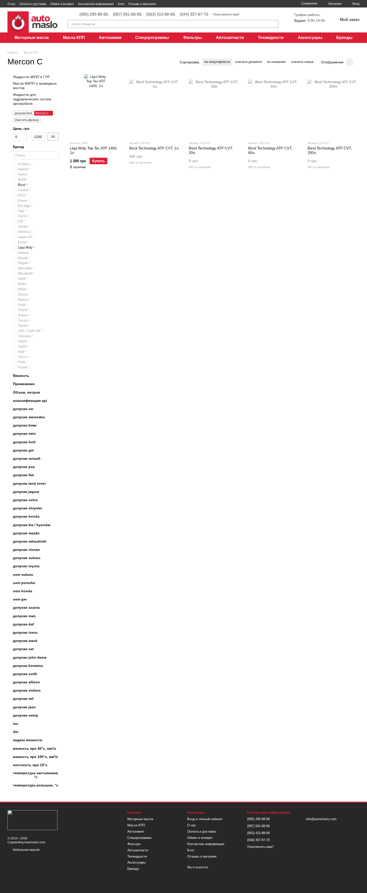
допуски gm (23, 450)
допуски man (24, 616)
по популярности (217, 62)
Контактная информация (96, 4)
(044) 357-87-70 (194, 14)
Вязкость (21, 376)
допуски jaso (24, 707)
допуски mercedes (29, 417)
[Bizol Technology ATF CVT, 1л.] (155, 105)
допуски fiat (23, 475)
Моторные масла (31, 37)
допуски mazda (26, 533)
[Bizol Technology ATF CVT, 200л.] (334, 105)
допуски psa (24, 467)
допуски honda (26, 516)
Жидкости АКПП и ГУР (31, 77)
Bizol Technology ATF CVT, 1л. (154, 148)
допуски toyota (26, 566)
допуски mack (25, 641)
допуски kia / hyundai (31, 525)
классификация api (30, 401)
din (15, 732)
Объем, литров (26, 392)
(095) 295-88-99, (94, 14)
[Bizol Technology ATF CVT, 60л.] (274, 105)
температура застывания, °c (35, 775)
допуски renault (26, 458)
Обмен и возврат (62, 4)
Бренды (344, 37)
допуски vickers (27, 690)
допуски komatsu (28, 666)
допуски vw (23, 409)
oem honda (22, 591)
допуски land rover (29, 483)
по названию (276, 62)
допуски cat (23, 649)
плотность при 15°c (30, 765)
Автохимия (110, 37)
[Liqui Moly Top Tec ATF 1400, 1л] (96, 105)
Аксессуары (310, 37)
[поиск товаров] (274, 24)
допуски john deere (30, 657)
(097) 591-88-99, (127, 14)
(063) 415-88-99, (161, 14)
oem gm (19, 599)
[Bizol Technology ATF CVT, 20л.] (215, 105)
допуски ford (24, 442)
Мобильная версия (26, 850)
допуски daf (23, 624)
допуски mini (24, 434)
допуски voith (25, 674)
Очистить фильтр (26, 120)
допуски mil (23, 699)
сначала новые (302, 62)
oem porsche (24, 583)
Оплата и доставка (32, 4)
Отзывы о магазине (142, 4)
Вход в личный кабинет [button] (205, 819)
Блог (121, 4)
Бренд (18, 147)
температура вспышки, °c (35, 785)
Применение (24, 384)
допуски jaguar (26, 492)
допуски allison (26, 682)
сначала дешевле (248, 62)
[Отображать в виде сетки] (350, 62)
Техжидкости (271, 37)
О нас (11, 4)
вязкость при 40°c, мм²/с (34, 748)
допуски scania (26, 608)
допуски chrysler (27, 508)
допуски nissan (26, 550)
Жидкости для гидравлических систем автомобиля (32, 99)
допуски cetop (25, 715)
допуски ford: (23, 113)
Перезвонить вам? (226, 14)
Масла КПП (74, 37)
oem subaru (23, 575)
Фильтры (192, 37)
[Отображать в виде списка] (356, 62)
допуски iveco (25, 632)
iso (15, 724)
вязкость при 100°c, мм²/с (35, 757)
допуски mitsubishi (29, 541)
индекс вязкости (27, 740)
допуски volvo (25, 500)
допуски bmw (24, 425)
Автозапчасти (230, 37)
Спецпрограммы (152, 37)
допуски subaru (26, 558)
